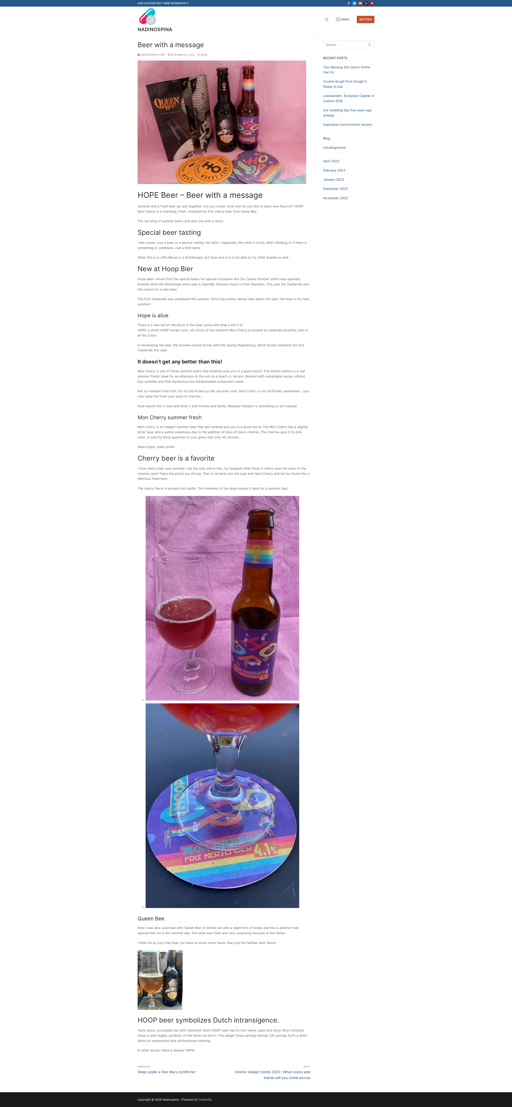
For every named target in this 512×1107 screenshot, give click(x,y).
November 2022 (335, 198)
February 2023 (334, 170)
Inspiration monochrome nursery (347, 124)
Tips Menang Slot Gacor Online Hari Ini (346, 69)
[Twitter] (354, 3)
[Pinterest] (372, 3)
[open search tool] (327, 19)
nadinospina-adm (152, 54)
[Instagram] (366, 3)
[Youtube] (360, 3)
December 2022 (335, 189)
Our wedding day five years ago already (347, 112)
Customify (205, 1099)
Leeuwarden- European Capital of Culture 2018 (348, 98)
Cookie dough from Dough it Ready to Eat (345, 84)
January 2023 (333, 179)
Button (365, 19)
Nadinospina (155, 29)
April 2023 (331, 161)
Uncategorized (334, 147)
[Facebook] (348, 3)
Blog (204, 54)
